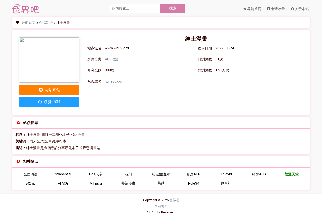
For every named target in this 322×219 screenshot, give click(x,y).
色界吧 (174, 200)
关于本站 (301, 9)
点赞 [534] (52, 102)
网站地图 (161, 206)
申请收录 (277, 9)
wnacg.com (115, 81)
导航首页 (253, 9)
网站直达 (51, 89)
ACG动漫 (46, 23)
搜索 (172, 8)
